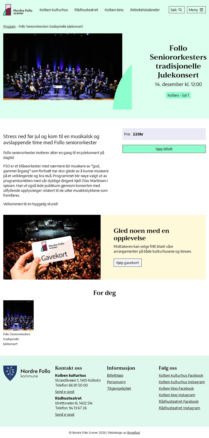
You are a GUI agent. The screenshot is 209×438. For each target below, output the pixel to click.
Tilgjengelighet (119, 388)
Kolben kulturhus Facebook (181, 375)
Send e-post (64, 391)
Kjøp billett (164, 148)
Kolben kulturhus (54, 9)
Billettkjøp (115, 375)
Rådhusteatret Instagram (179, 407)
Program (9, 26)
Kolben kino (114, 9)
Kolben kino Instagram (177, 394)
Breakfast (133, 432)
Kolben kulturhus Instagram (182, 381)
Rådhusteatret (86, 9)
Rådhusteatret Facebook (179, 401)
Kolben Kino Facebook (176, 388)
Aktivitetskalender (145, 9)
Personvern (116, 381)
